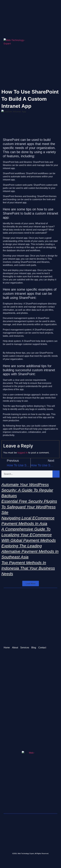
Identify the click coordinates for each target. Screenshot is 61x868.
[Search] (56, 474)
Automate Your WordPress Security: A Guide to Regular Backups (27, 490)
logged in (22, 452)
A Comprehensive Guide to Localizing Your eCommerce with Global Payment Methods (28, 534)
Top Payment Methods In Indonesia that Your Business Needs (28, 568)
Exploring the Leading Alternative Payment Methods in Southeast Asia (30, 551)
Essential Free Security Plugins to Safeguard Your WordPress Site (29, 507)
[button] (56, 43)
